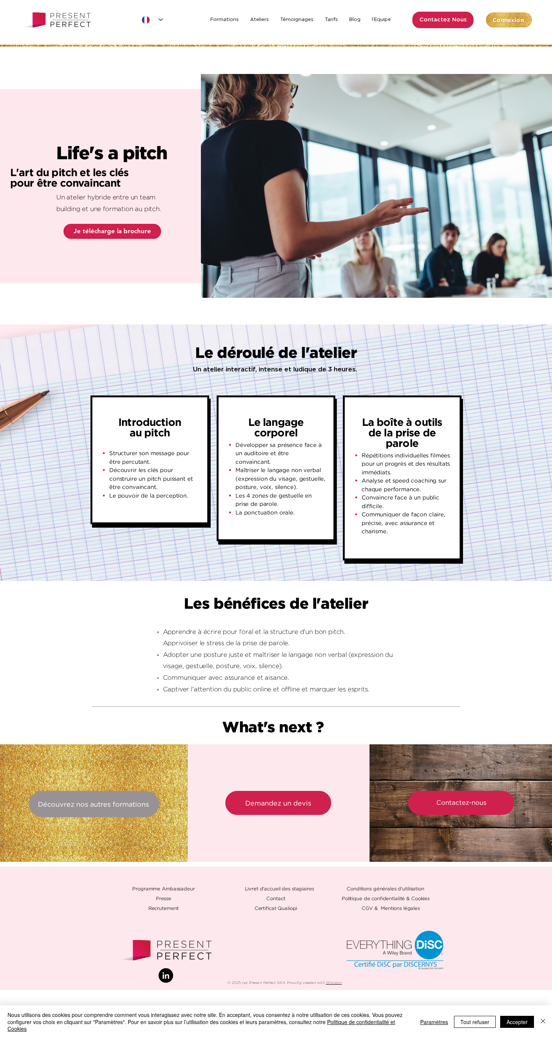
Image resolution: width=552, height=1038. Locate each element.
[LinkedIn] (165, 975)
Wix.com (334, 983)
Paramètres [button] (434, 1022)
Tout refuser (474, 1022)
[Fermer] (542, 1021)
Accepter (517, 1022)
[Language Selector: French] (152, 20)
